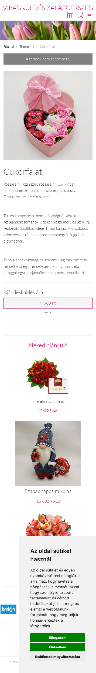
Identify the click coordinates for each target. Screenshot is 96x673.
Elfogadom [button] (57, 638)
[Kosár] (69, 15)
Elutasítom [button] (57, 647)
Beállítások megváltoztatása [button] (57, 657)
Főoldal (8, 46)
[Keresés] (80, 15)
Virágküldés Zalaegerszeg (48, 7)
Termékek (27, 46)
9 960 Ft (48, 303)
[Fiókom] (89, 15)
